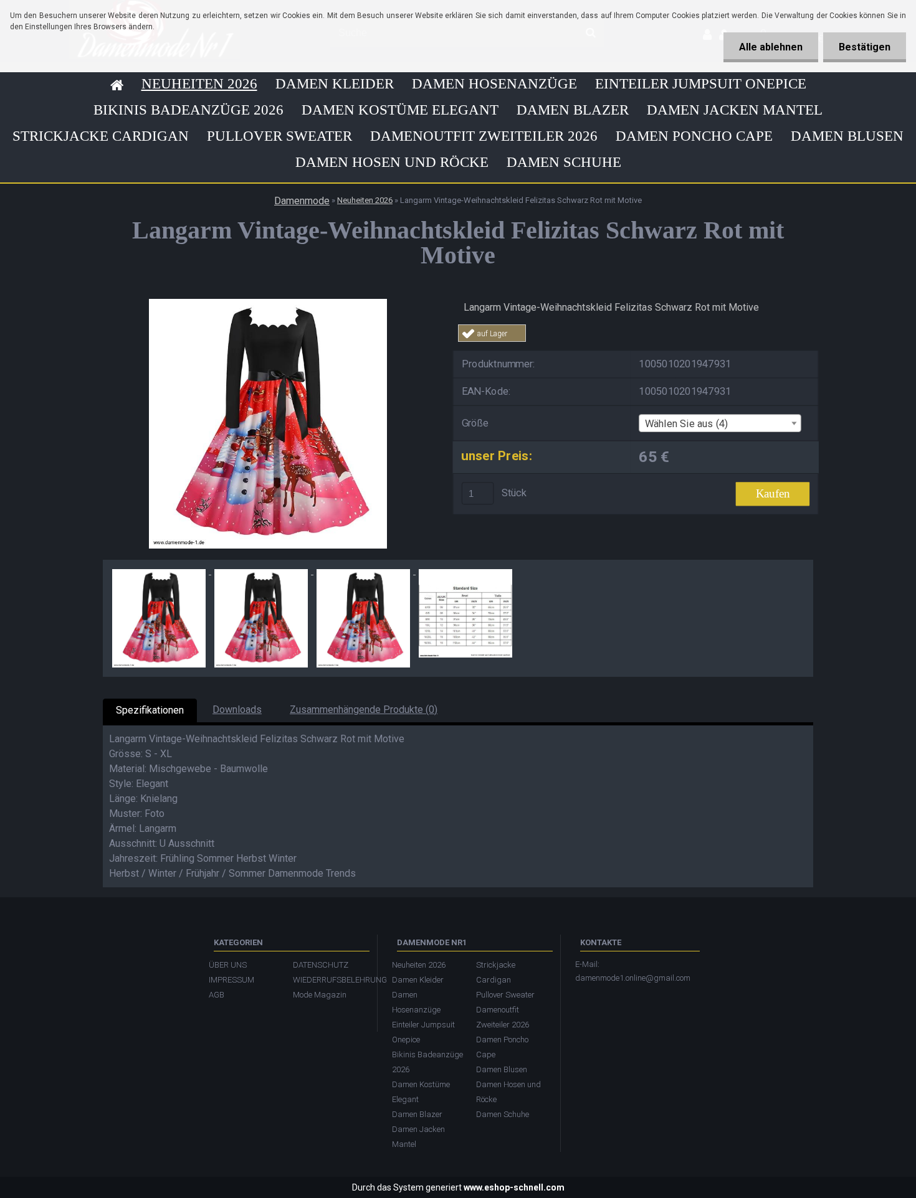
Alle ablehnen (771, 47)
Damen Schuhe (564, 162)
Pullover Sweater (279, 136)
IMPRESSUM (231, 979)
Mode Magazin (319, 994)
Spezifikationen (150, 710)
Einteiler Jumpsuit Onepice (700, 84)
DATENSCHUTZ (320, 964)
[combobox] (720, 423)
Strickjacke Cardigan (100, 136)
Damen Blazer (573, 110)
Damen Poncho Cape (694, 136)
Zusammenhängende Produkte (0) (363, 709)
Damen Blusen (847, 136)
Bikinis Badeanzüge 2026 (188, 110)
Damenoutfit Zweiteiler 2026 (484, 136)
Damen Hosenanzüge (494, 84)
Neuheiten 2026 (199, 84)
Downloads (237, 709)
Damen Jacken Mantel (735, 110)
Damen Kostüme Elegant (400, 110)
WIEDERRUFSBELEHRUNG (329, 979)
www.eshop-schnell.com (514, 1187)
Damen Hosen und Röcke (392, 162)
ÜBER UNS (228, 964)
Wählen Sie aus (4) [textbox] (686, 423)
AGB (216, 994)
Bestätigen (864, 47)
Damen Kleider (334, 84)
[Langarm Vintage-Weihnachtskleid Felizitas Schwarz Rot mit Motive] (268, 303)
